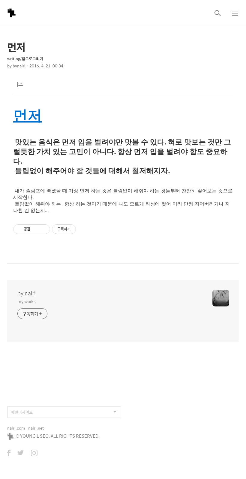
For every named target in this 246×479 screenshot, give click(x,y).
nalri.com (16, 428)
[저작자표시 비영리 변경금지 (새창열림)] (84, 229)
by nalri (26, 293)
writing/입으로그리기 (25, 58)
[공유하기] (36, 229)
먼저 (27, 115)
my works (26, 301)
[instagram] (34, 453)
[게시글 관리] (43, 229)
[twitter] (20, 453)
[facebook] (8, 453)
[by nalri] (11, 13)
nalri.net (36, 428)
